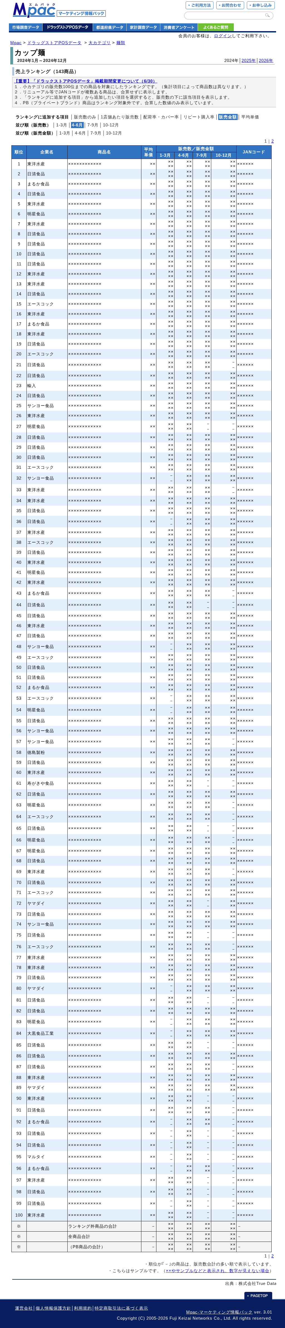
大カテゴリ (100, 43)
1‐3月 (61, 125)
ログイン (223, 36)
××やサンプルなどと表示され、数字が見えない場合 (217, 1271)
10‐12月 (111, 125)
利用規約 (83, 1308)
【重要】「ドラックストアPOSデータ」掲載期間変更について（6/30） (85, 81)
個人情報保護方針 (53, 1308)
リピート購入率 (199, 117)
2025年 (249, 60)
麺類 (120, 43)
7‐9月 (93, 125)
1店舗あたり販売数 (120, 117)
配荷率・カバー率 (161, 117)
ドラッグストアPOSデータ (54, 43)
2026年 (266, 60)
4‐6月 (80, 133)
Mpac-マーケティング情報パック (219, 1312)
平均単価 (250, 117)
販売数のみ (85, 117)
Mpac (16, 43)
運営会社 (24, 1308)
